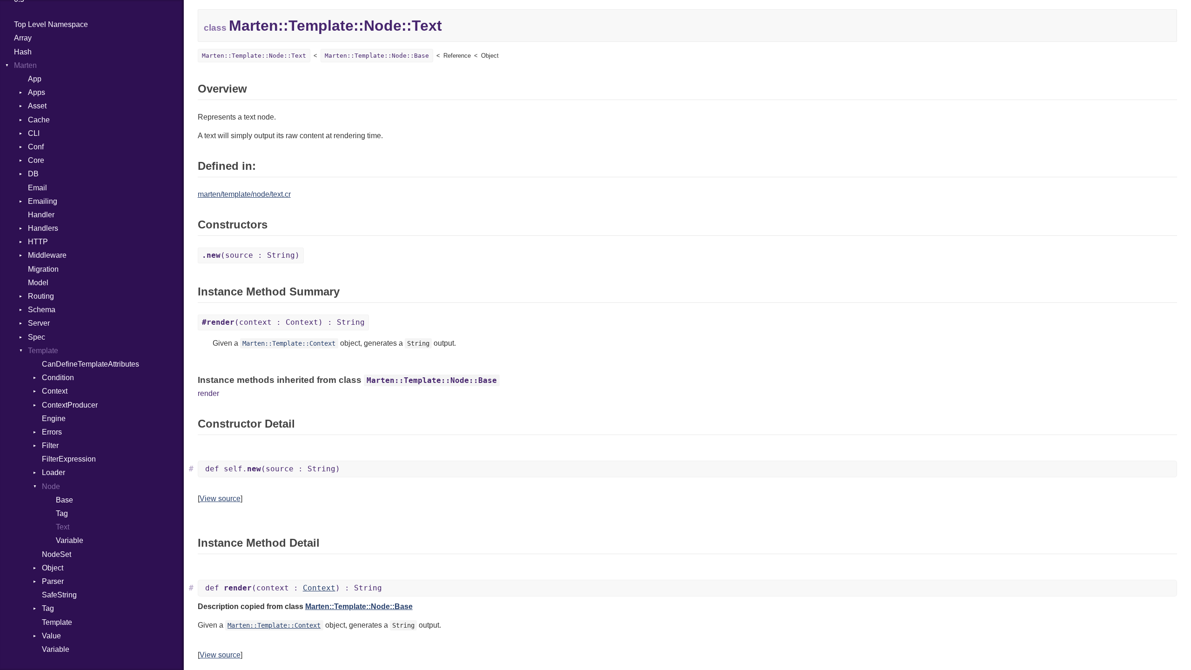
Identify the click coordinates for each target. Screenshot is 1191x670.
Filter (50, 445)
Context (54, 391)
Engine (54, 418)
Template (43, 351)
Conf (36, 147)
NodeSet (56, 554)
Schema (41, 310)
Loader (53, 472)
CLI (34, 133)
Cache (39, 120)
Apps (36, 92)
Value (51, 636)
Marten (25, 65)
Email (37, 188)
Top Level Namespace (51, 24)
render (208, 393)
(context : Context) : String (283, 322)
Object (52, 568)
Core (36, 160)
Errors (52, 432)
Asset (37, 106)
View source (220, 498)
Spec (36, 337)
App (34, 79)
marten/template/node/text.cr (244, 194)
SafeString (59, 595)
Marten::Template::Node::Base (377, 55)
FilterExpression (69, 459)
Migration (43, 269)
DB (33, 174)
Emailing (42, 201)
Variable (69, 540)
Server (39, 323)
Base (64, 500)
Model (38, 283)
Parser (53, 581)
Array (23, 38)
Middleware (47, 255)
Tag (62, 513)
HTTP (38, 242)
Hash (23, 52)
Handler (41, 215)
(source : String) (251, 255)
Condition (58, 378)
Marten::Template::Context (288, 343)
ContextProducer (70, 405)
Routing (41, 296)
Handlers (43, 228)
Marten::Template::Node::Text (254, 55)
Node (51, 486)
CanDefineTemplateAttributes (90, 364)
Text (62, 527)
